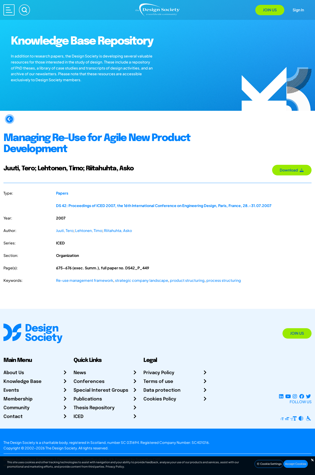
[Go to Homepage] (157, 9)
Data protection (162, 390)
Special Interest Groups (101, 390)
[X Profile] (308, 396)
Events (11, 390)
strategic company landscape (141, 280)
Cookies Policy (159, 399)
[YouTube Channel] (288, 396)
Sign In (298, 9)
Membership (18, 399)
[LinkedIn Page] (281, 396)
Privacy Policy (158, 372)
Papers (62, 193)
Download (289, 170)
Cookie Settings (271, 464)
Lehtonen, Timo (88, 230)
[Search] (24, 9)
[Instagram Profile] (295, 396)
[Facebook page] (302, 396)
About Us (13, 372)
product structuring (187, 280)
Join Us (270, 9)
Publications (88, 399)
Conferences (89, 381)
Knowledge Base (22, 381)
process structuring (223, 280)
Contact (13, 416)
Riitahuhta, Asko (118, 230)
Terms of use (158, 381)
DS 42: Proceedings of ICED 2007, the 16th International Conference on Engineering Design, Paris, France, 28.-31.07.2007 (163, 205)
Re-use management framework (84, 280)
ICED (78, 416)
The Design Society (61, 448)
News (80, 372)
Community (16, 408)
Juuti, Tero (64, 230)
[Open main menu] (9, 9)
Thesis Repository (94, 408)
